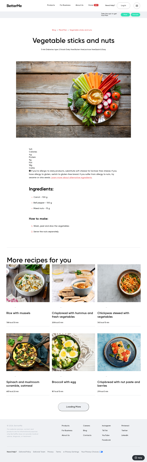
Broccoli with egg (64, 382)
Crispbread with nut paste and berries (118, 384)
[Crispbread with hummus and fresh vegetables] (73, 283)
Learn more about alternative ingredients (71, 178)
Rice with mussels (18, 313)
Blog (54, 30)
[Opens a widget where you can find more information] (138, 458)
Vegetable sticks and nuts (81, 30)
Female (135, 14)
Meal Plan (63, 30)
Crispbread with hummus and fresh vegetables (72, 315)
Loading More (73, 407)
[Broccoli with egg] (73, 352)
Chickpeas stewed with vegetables (113, 315)
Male (125, 14)
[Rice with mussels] (28, 283)
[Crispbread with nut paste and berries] (119, 352)
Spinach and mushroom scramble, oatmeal (22, 384)
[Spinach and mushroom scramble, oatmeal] (28, 352)
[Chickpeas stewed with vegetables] (119, 283)
